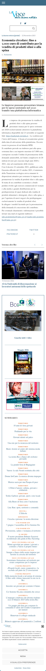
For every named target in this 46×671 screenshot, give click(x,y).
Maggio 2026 (23, 349)
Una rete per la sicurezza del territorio (23, 443)
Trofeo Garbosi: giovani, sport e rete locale (23, 495)
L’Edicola (23, 513)
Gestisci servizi (22, 644)
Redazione (8, 54)
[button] (43, 626)
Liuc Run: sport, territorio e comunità (23, 507)
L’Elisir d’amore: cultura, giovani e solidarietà (23, 488)
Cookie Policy (18, 668)
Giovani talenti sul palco (23, 437)
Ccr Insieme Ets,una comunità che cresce (23, 591)
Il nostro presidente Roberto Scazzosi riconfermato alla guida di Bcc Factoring (23, 537)
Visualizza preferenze (23, 662)
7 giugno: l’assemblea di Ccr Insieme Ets (23, 524)
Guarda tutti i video (23, 337)
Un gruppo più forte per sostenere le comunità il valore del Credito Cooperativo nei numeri (23, 607)
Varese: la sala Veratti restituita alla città (23, 470)
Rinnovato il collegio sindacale (23, 615)
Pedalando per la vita (23, 431)
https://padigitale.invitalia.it (17, 135)
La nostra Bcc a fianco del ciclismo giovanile (23, 457)
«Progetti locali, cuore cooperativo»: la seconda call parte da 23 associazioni (23, 569)
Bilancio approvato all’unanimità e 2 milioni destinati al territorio (23, 622)
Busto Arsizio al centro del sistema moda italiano (23, 449)
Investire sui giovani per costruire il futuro (23, 585)
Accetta (23, 650)
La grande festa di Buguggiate (23, 464)
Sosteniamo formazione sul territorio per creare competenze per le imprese (23, 561)
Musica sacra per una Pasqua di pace (23, 482)
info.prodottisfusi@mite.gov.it (14, 216)
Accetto (23, 324)
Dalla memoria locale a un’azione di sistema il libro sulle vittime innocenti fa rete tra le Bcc (23, 577)
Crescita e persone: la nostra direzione (23, 519)
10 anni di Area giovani (23, 425)
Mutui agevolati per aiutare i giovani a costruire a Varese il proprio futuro (23, 545)
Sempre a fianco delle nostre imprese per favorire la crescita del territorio (23, 553)
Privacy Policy (27, 668)
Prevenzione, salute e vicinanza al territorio (23, 530)
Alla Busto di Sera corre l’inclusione (23, 501)
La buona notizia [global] (11, 35)
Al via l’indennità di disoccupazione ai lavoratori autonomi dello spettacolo (19, 285)
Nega (23, 656)
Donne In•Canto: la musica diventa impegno (23, 476)
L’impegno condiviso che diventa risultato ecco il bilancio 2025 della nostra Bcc (23, 598)
